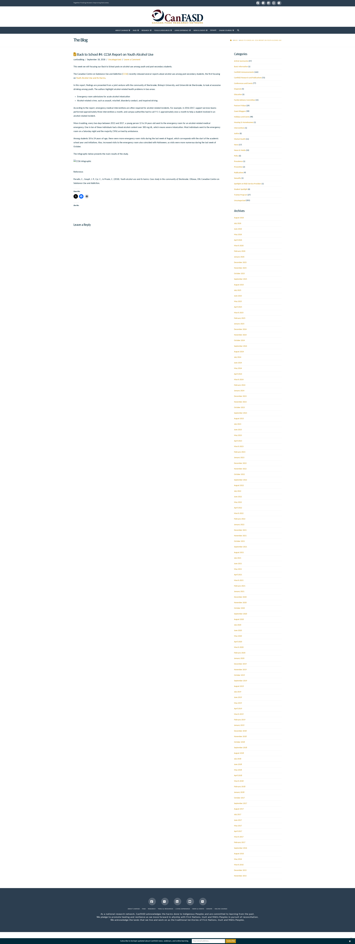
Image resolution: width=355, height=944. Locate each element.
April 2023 (238, 441)
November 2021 (240, 536)
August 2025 (239, 285)
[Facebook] (258, 3)
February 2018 (239, 787)
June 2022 (238, 497)
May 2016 (238, 859)
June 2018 (238, 764)
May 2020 (238, 636)
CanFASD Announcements (244, 72)
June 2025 (238, 296)
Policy (236, 156)
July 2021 (237, 558)
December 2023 (240, 396)
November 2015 (240, 876)
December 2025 (240, 262)
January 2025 (239, 324)
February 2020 (239, 653)
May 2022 (238, 502)
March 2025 (239, 313)
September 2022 (240, 480)
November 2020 (240, 603)
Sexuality (237, 178)
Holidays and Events (241, 117)
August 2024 (239, 352)
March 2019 (239, 714)
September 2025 (240, 279)
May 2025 (238, 301)
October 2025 (239, 274)
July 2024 (237, 357)
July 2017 (237, 815)
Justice (236, 134)
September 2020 (240, 614)
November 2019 (240, 670)
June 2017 (238, 820)
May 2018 (238, 770)
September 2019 (240, 681)
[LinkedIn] (269, 3)
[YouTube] (274, 3)
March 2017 (239, 837)
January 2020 (239, 658)
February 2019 (239, 720)
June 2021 (238, 564)
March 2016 (239, 865)
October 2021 (239, 541)
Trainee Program (240, 195)
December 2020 (240, 597)
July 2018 (237, 759)
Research (152, 909)
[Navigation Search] (238, 30)
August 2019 (239, 686)
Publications (238, 173)
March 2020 (239, 647)
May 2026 (238, 235)
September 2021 (240, 547)
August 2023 (239, 419)
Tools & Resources (165, 909)
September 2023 (240, 413)
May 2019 (238, 703)
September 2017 (240, 803)
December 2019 (240, 664)
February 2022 (239, 519)
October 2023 (239, 407)
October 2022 (239, 474)
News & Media (240, 150)
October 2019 (239, 675)
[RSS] (279, 3)
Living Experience (183, 909)
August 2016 (239, 854)
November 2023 (240, 402)
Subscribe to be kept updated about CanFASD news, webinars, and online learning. (154, 941)
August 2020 (239, 619)
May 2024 (238, 368)
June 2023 (238, 430)
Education (238, 95)
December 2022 (240, 463)
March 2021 (239, 580)
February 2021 (239, 586)
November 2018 (240, 737)
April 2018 (238, 776)
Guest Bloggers (240, 111)
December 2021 (240, 530)
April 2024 (238, 374)
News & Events (198, 909)
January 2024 (239, 391)
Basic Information (241, 67)
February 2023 (239, 452)
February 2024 (239, 385)
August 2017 (239, 809)
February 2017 (239, 842)
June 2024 (238, 363)
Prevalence (238, 161)
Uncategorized (114, 60)
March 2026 (239, 246)
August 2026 (239, 218)
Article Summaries (241, 61)
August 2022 (239, 485)
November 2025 (240, 268)
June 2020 (238, 631)
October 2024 (239, 340)
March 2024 (239, 380)
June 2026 (238, 229)
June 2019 (238, 697)
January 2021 (239, 592)
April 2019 (238, 709)
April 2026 (238, 240)
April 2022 (238, 508)
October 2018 (239, 742)
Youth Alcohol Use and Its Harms (90, 78)
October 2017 (239, 798)
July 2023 (237, 424)
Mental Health (239, 139)
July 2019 (237, 692)
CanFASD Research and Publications (248, 78)
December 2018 (240, 731)
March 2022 (239, 513)
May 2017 (238, 826)
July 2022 (237, 491)
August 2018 (239, 753)
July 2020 (237, 625)
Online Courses (221, 909)
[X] (263, 3)
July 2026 (237, 223)
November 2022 (240, 469)
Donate (209, 909)
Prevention (238, 167)
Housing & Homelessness (243, 122)
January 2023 (239, 458)
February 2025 (239, 318)
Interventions (239, 128)
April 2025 (238, 307)
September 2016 (240, 848)
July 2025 (237, 290)
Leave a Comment (132, 60)
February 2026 (239, 251)
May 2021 (238, 569)
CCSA (125, 74)
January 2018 (239, 792)
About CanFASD (134, 909)
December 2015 (240, 870)
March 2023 (239, 446)
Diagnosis (237, 89)
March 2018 (239, 781)
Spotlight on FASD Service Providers (247, 184)
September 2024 (240, 346)
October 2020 (239, 608)
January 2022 (239, 525)
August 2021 (239, 553)
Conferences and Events (243, 83)
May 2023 (238, 435)
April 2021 (238, 575)
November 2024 (240, 335)
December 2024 (240, 329)
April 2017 (238, 831)
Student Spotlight (241, 189)
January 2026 (239, 257)
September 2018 (240, 748)
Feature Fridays (240, 106)
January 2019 (239, 725)
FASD (144, 909)
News (236, 145)
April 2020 (238, 642)
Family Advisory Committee (244, 100)
